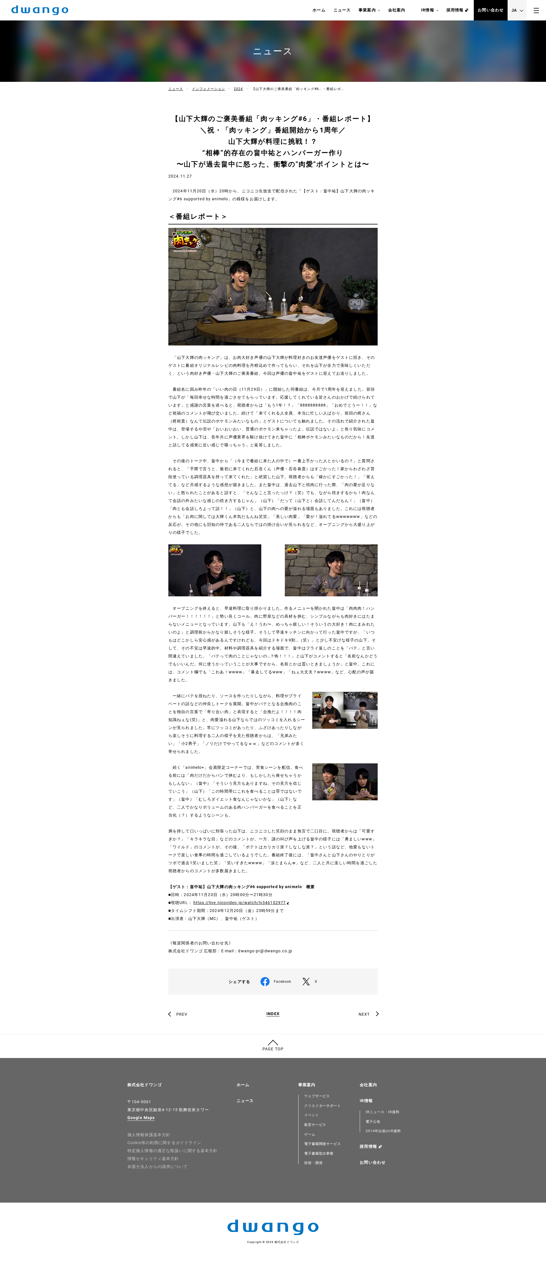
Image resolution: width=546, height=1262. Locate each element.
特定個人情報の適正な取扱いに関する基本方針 (172, 1150)
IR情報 (427, 10)
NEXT (364, 1014)
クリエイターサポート (322, 1106)
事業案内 (367, 10)
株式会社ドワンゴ (144, 1084)
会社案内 (396, 10)
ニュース (342, 10)
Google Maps (141, 1117)
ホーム (319, 10)
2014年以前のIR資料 (383, 1131)
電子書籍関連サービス (322, 1144)
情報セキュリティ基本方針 (153, 1158)
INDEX (273, 1014)
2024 (238, 89)
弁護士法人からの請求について (157, 1166)
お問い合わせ (491, 10)
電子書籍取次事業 (319, 1153)
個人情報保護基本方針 (148, 1134)
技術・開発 (313, 1163)
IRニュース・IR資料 (383, 1112)
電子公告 (373, 1122)
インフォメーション (208, 89)
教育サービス (315, 1125)
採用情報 (455, 10)
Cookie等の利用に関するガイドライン (164, 1142)
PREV (181, 1014)
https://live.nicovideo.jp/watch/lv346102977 (239, 902)
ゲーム (309, 1134)
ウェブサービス (317, 1096)
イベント (311, 1115)
